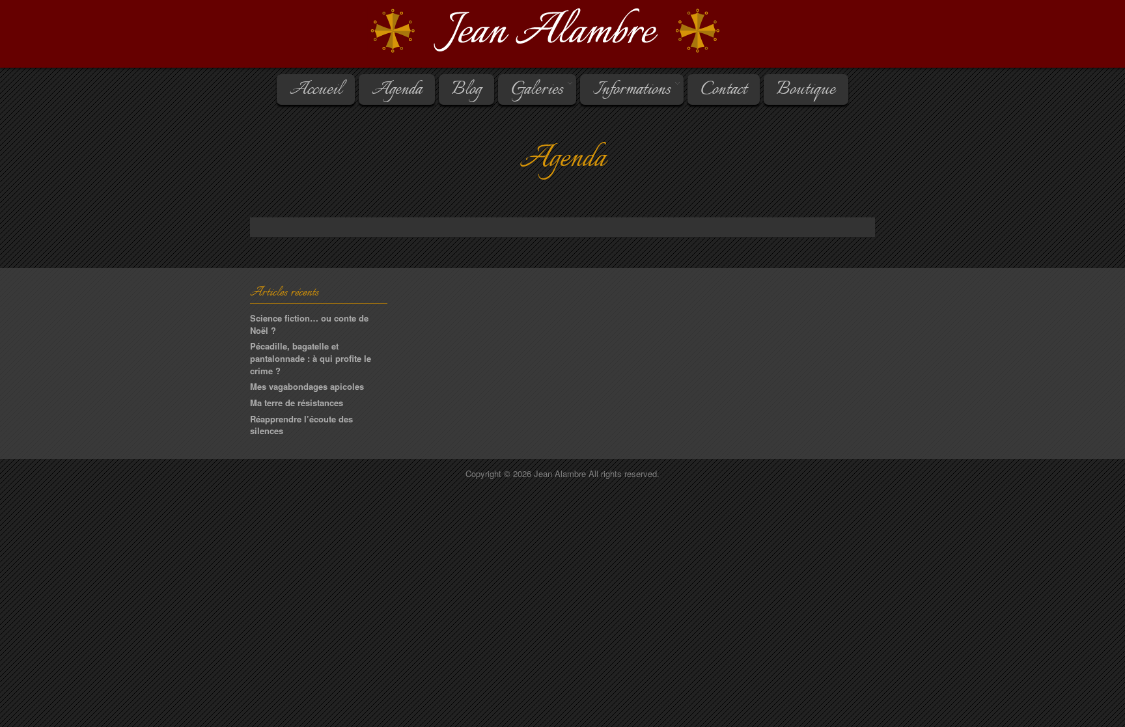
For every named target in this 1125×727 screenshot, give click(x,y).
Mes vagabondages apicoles (307, 386)
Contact (724, 89)
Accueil (316, 89)
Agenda (397, 89)
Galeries (530, 89)
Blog (466, 89)
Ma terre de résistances (296, 402)
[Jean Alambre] (562, 31)
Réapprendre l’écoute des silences (301, 425)
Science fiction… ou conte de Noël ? (309, 324)
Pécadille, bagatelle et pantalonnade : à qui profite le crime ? (310, 358)
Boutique (806, 89)
